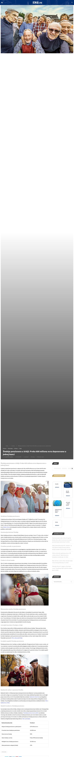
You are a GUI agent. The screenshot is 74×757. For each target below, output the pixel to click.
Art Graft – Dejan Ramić (68, 504)
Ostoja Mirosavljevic (8, 456)
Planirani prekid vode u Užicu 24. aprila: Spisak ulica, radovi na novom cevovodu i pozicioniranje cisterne (61, 540)
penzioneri (4, 751)
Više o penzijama (26, 718)
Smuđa (56, 484)
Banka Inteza (6, 527)
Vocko (56, 522)
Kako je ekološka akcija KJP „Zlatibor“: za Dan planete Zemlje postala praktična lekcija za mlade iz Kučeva (62, 547)
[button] (2, 2)
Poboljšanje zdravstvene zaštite (30, 713)
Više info (57, 487)
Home (7, 445)
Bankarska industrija (34, 697)
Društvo (13, 445)
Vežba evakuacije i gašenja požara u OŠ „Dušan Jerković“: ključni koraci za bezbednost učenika (61, 555)
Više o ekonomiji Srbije (17, 638)
